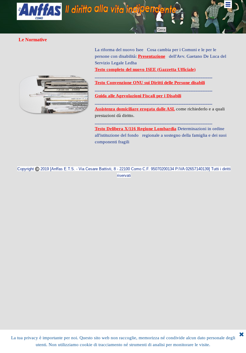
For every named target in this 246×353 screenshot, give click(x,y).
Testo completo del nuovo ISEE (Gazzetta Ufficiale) (145, 69)
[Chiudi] (241, 334)
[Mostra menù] (228, 4)
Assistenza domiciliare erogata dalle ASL (135, 108)
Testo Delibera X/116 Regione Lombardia (135, 128)
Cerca (161, 29)
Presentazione (151, 56)
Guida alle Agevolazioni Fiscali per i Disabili (138, 95)
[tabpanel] (161, 95)
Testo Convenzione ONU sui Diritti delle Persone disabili (150, 82)
